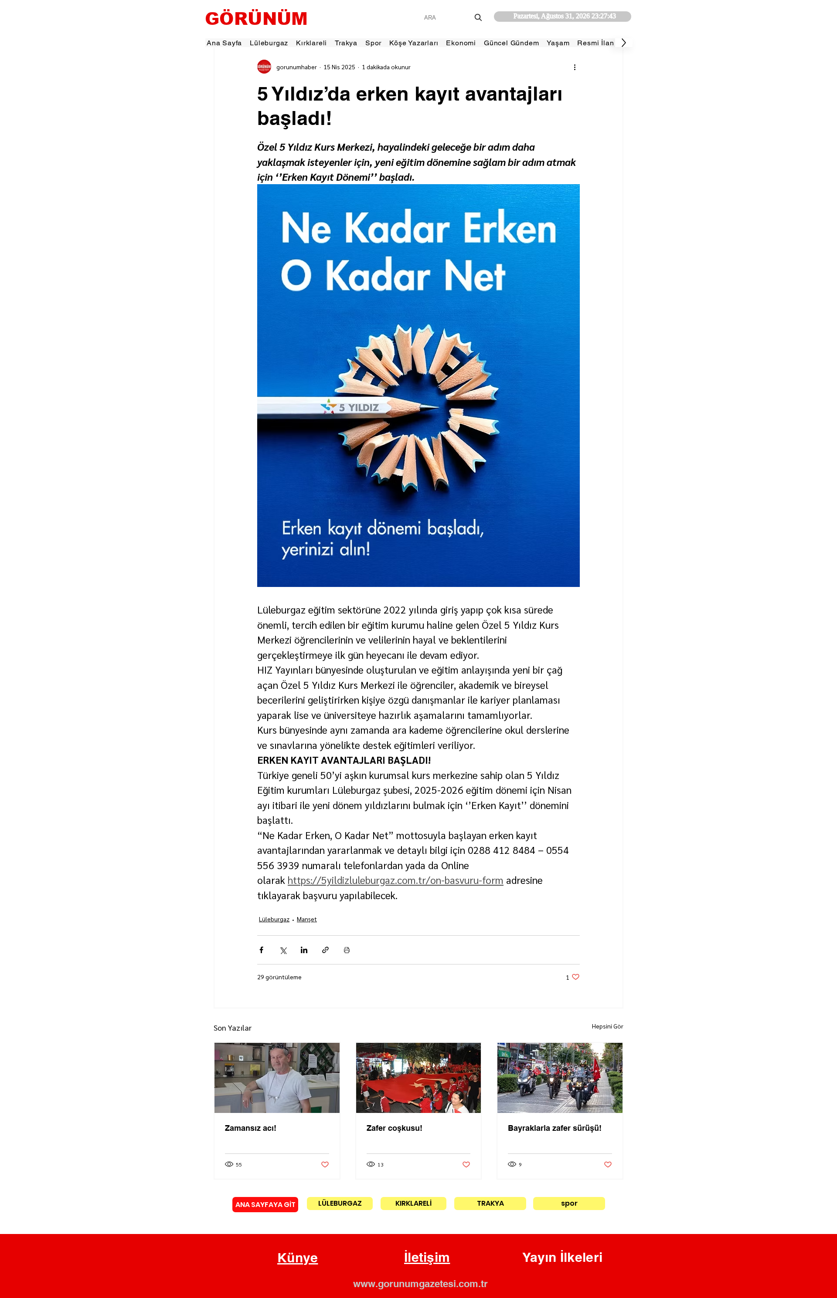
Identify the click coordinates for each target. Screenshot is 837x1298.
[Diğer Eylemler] (574, 66)
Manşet (307, 919)
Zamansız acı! (250, 1128)
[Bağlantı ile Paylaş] (325, 950)
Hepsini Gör (607, 1026)
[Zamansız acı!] (277, 1078)
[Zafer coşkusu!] (418, 1078)
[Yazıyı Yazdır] (347, 950)
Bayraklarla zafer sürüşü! (555, 1128)
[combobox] (454, 17)
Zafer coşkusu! (394, 1128)
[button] (297, 1258)
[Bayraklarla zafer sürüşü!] (560, 1078)
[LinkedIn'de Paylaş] (304, 950)
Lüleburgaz (274, 919)
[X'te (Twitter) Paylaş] (283, 950)
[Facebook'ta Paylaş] (261, 950)
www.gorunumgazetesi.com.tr (420, 1283)
